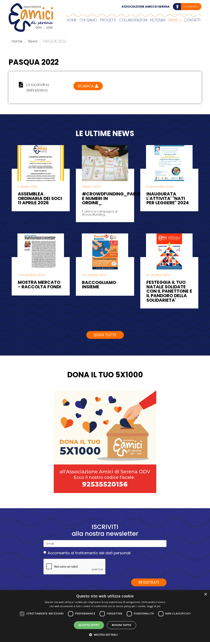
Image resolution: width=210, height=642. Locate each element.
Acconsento (89, 552)
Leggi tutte (105, 334)
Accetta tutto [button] (89, 625)
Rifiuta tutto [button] (121, 625)
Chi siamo (88, 20)
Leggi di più (154, 606)
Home (71, 20)
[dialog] (105, 616)
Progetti (108, 20)
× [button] (205, 594)
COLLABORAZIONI (133, 20)
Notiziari (157, 20)
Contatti (192, 20)
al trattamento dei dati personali (101, 552)
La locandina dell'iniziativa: (37, 87)
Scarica (86, 86)
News (173, 20)
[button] (105, 634)
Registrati (149, 582)
